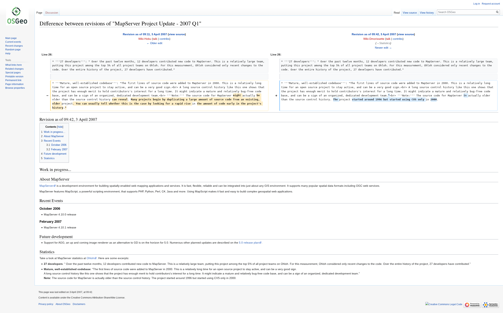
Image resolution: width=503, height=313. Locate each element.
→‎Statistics (383, 43)
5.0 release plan (249, 242)
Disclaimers (79, 304)
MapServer (46, 185)
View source (410, 12)
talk (155, 38)
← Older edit (154, 43)
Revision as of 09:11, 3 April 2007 (145, 34)
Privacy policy (46, 304)
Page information (14, 84)
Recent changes (14, 45)
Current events (13, 42)
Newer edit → (383, 47)
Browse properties (15, 88)
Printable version (14, 76)
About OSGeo (63, 304)
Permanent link (13, 80)
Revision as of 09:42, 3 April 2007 (374, 34)
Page (39, 12)
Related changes (14, 68)
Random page (13, 49)
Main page (11, 38)
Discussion (51, 12)
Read (397, 12)
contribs (164, 38)
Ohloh (90, 258)
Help (7, 53)
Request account (491, 3)
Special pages (13, 72)
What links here (13, 65)
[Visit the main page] (17, 15)
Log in (476, 3)
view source (177, 34)
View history (427, 12)
